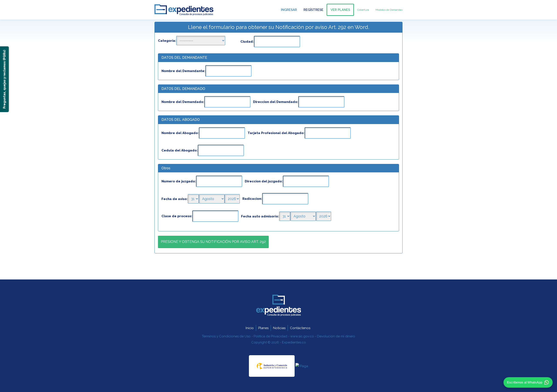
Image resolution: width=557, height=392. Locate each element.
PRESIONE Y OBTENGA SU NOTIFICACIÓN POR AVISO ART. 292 (213, 242)
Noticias (279, 328)
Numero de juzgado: (178, 181)
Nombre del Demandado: (182, 102)
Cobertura (363, 9)
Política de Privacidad (270, 336)
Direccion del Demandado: (275, 102)
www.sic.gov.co (302, 336)
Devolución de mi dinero (336, 336)
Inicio (250, 328)
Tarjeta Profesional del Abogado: (276, 133)
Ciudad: (247, 42)
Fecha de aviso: (174, 199)
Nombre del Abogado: (180, 133)
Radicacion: (252, 199)
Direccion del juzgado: (264, 181)
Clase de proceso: (176, 216)
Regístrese (313, 10)
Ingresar (289, 10)
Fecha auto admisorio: (260, 216)
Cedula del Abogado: (179, 150)
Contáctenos (300, 328)
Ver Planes (340, 10)
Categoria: (167, 41)
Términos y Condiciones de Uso (226, 336)
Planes (263, 328)
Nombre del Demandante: (183, 71)
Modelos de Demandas (389, 9)
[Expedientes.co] (183, 10)
